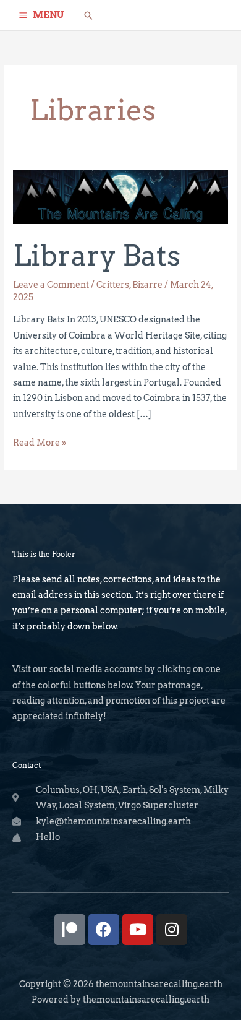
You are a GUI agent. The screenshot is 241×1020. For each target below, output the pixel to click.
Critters (112, 285)
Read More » (39, 441)
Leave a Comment (51, 285)
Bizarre (147, 285)
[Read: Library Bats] (120, 196)
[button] (88, 15)
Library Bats (96, 255)
